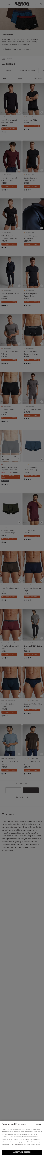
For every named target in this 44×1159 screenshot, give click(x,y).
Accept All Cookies (22, 1152)
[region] (22, 1140)
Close (39, 1124)
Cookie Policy (29, 1139)
